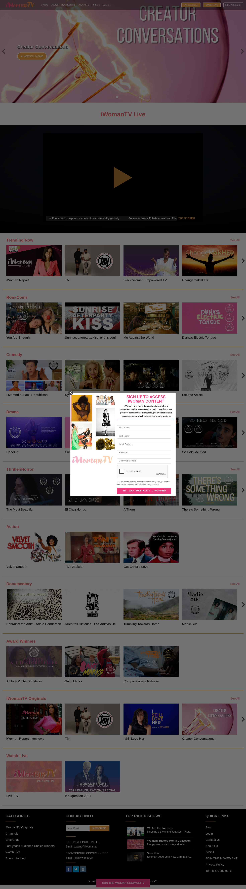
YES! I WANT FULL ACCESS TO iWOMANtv (144, 491)
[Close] (70, 392)
